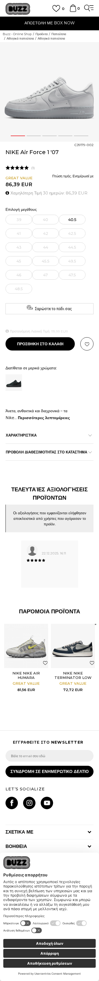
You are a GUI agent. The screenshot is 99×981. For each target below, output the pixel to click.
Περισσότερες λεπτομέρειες (44, 417)
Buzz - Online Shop (17, 34)
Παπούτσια (58, 34)
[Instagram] (29, 803)
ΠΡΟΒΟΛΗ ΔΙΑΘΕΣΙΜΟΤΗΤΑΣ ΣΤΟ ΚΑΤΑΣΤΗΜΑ (46, 452)
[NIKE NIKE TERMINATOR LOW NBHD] (73, 646)
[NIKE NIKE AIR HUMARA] (26, 646)
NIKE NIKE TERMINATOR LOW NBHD (73, 677)
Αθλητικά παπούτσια (20, 38)
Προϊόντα (41, 34)
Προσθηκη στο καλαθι (40, 343)
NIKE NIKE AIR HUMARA (26, 675)
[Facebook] (12, 803)
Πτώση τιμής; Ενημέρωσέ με (73, 176)
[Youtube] (47, 803)
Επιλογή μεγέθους (21, 209)
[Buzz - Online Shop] (18, 9)
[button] (87, 344)
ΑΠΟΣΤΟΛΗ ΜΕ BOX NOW (49, 22)
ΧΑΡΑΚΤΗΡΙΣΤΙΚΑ (21, 435)
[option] (49, 23)
